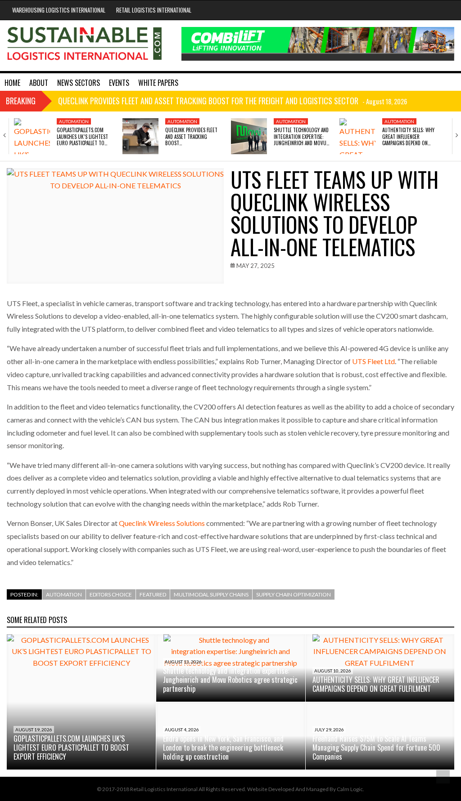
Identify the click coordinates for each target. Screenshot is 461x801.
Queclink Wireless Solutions (162, 523)
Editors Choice (111, 594)
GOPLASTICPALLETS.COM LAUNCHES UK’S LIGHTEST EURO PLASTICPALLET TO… (82, 136)
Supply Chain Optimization (293, 594)
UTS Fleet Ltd (373, 361)
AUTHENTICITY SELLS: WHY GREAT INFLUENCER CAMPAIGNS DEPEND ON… (408, 136)
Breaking (21, 101)
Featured (153, 594)
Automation (74, 121)
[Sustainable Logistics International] (85, 45)
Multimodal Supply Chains (211, 594)
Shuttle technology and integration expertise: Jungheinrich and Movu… (301, 136)
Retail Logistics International (153, 9)
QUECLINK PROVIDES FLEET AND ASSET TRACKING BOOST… (191, 136)
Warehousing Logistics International (58, 9)
